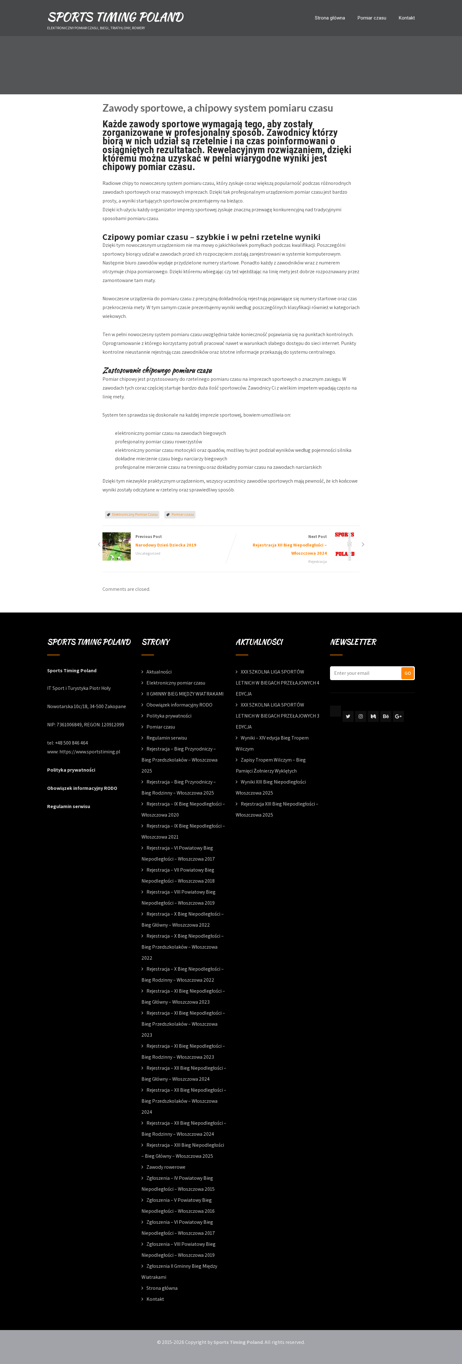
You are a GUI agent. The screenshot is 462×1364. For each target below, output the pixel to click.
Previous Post (165, 541)
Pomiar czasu (372, 18)
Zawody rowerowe (165, 1167)
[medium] (373, 716)
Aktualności (159, 671)
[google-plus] (398, 716)
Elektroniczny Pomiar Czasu (135, 514)
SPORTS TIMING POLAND (115, 16)
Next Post (290, 545)
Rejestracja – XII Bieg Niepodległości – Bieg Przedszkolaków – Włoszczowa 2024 (183, 1101)
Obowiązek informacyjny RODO (82, 788)
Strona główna (330, 18)
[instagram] (360, 716)
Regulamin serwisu (68, 806)
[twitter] (348, 716)
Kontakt (407, 18)
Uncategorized (147, 553)
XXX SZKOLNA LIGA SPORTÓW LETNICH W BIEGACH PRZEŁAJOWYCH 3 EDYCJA (277, 715)
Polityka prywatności (71, 770)
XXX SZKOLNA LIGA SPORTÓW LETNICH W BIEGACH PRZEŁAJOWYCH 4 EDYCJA (277, 682)
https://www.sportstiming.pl (89, 751)
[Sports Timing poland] (335, 711)
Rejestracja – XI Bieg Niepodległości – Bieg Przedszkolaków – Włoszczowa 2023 (183, 1024)
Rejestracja (317, 561)
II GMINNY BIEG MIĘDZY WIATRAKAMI (184, 693)
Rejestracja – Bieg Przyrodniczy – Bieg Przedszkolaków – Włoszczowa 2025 (179, 760)
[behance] (385, 716)
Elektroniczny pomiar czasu (175, 682)
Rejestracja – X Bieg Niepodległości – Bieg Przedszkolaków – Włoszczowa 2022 (182, 947)
